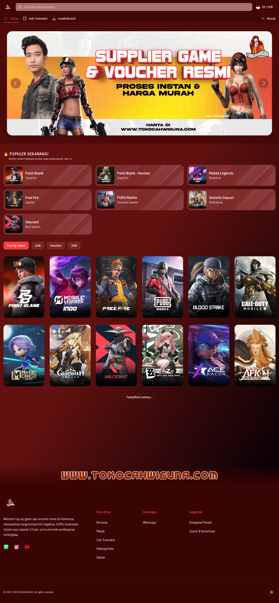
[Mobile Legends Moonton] (70, 287)
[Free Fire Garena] (116, 287)
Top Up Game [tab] (16, 246)
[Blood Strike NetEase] (208, 287)
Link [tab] (38, 246)
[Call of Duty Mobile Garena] (255, 287)
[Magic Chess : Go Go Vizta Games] (23, 355)
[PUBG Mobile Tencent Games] (162, 287)
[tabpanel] (139, 328)
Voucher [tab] (56, 246)
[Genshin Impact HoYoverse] (70, 355)
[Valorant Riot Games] (116, 355)
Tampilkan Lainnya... (139, 397)
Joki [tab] (74, 246)
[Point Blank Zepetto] (23, 287)
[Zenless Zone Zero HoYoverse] (162, 355)
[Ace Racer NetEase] (208, 355)
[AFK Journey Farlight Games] (255, 355)
